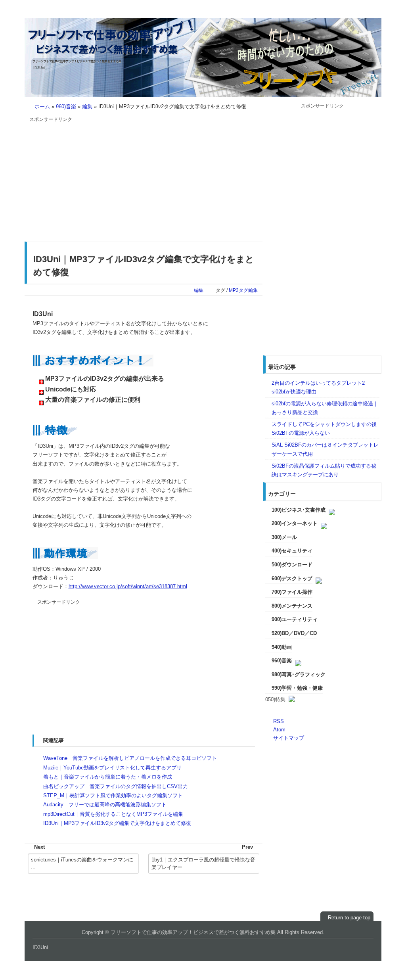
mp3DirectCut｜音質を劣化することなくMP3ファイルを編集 (113, 814)
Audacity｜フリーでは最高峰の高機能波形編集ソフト (105, 805)
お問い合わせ (331, 12)
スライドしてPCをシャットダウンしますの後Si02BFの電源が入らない (324, 428)
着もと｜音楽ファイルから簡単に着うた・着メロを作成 (107, 777)
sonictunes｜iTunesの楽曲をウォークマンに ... (82, 864)
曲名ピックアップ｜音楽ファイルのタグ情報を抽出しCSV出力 (115, 786)
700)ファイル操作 (292, 592)
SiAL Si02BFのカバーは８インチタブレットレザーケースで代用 (325, 449)
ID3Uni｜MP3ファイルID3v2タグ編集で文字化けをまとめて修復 (117, 823)
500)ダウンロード (292, 565)
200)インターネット (295, 523)
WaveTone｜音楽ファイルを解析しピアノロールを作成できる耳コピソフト (130, 758)
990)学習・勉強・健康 (297, 688)
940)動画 (282, 647)
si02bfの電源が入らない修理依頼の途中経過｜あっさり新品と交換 (325, 408)
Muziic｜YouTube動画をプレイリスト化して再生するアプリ (112, 768)
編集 (87, 106)
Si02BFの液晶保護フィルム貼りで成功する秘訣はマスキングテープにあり (324, 470)
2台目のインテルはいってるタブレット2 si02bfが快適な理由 (318, 387)
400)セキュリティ (292, 551)
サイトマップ (288, 738)
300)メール (284, 537)
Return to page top (349, 918)
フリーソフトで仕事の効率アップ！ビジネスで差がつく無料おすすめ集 (77, 61)
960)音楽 (66, 106)
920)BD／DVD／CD (294, 633)
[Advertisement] (96, 178)
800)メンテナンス (292, 606)
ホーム (42, 106)
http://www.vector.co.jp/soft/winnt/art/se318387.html (128, 586)
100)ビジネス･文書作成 (299, 510)
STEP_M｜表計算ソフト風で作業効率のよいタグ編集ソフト (113, 795)
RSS (278, 721)
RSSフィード (363, 12)
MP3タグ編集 (243, 290)
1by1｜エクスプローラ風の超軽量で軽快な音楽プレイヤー (203, 864)
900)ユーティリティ (295, 619)
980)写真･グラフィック (299, 674)
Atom (279, 730)
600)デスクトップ (292, 578)
